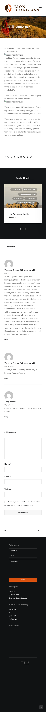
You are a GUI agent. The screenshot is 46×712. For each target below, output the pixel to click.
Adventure (18, 198)
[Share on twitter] (8, 157)
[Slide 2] (23, 229)
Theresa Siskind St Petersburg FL (19, 270)
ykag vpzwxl (10, 402)
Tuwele (26, 664)
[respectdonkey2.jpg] (13, 102)
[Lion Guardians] (21, 8)
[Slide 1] (20, 229)
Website (8, 489)
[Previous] (11, 530)
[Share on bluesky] (24, 157)
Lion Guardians (30, 190)
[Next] (34, 530)
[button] (40, 8)
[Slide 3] (25, 229)
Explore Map (14, 594)
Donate (12, 591)
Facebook (13, 609)
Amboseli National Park (27, 203)
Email (7, 476)
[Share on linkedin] (17, 157)
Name (7, 464)
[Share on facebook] (5, 157)
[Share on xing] (27, 157)
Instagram (13, 619)
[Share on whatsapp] (21, 157)
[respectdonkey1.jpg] (13, 55)
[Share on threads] (11, 157)
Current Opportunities (18, 598)
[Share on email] (30, 157)
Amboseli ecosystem (28, 194)
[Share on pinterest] (14, 157)
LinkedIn (12, 616)
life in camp (16, 190)
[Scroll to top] (41, 707)
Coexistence (31, 198)
